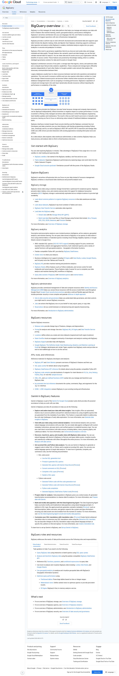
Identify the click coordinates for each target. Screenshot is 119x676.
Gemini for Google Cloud (60, 401)
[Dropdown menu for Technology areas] (39, 2)
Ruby (41, 375)
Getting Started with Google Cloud (83, 652)
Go (87, 372)
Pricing (37, 329)
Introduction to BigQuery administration (60, 311)
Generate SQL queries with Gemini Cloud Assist (57, 465)
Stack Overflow (40, 338)
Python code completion (50, 488)
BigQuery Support (40, 342)
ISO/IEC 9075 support (61, 244)
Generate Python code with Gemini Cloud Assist (57, 485)
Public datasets (40, 160)
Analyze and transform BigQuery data (49, 556)
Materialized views (47, 583)
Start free (111, 8)
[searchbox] (12, 17)
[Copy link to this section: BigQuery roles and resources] (63, 535)
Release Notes (54, 655)
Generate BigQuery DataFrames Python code (56, 492)
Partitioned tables (46, 579)
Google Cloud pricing (33, 652)
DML (36, 378)
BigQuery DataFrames (71, 251)
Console (89, 2)
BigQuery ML (39, 264)
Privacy (39, 668)
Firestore (62, 220)
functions (50, 561)
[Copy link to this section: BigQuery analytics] (49, 229)
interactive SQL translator (87, 519)
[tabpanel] (64, 568)
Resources (42, 12)
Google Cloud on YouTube (103, 658)
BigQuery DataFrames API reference (46, 369)
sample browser (57, 375)
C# (85, 372)
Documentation (41, 21)
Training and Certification (80, 661)
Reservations (39, 307)
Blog (97, 649)
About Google (31, 668)
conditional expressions (71, 561)
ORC (39, 220)
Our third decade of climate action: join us (76, 668)
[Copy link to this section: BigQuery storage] (48, 185)
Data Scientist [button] (64, 544)
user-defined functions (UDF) (54, 378)
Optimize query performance (46, 576)
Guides (14, 12)
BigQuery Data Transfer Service (45, 208)
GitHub (75, 649)
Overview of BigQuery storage (58, 224)
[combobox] (73, 2)
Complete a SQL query (49, 472)
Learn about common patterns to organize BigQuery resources (55, 199)
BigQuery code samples (42, 372)
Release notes (39, 326)
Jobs (36, 304)
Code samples (77, 655)
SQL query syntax (40, 366)
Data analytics (51, 21)
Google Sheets (91, 258)
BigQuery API (39, 362)
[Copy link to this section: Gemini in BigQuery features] (61, 396)
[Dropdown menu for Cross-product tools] (59, 2)
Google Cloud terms (56, 668)
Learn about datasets (42, 205)
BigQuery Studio (40, 267)
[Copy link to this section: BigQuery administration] (54, 284)
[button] (12, 37)
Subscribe (97, 672)
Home (32, 21)
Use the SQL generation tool (51, 458)
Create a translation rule (86, 524)
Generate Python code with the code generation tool (59, 482)
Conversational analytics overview (75, 432)
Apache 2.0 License (42, 633)
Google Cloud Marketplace (35, 655)
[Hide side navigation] (22, 673)
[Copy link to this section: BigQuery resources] (53, 318)
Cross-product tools (50, 2)
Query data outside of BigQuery (45, 275)
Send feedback (91, 26)
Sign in (115, 2)
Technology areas (31, 2)
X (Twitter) (99, 655)
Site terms (46, 668)
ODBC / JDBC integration (43, 389)
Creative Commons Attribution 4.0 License (77, 631)
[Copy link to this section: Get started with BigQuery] (60, 146)
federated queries (64, 275)
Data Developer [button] (77, 544)
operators (57, 561)
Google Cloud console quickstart (45, 165)
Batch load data (43, 218)
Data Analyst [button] (37, 544)
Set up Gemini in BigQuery (69, 527)
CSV (43, 220)
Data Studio (77, 258)
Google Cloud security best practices (52, 292)
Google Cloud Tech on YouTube (105, 661)
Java (90, 372)
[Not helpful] (96, 21)
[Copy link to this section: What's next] (45, 597)
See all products (32, 649)
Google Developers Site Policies (67, 633)
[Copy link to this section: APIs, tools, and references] (56, 355)
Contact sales (31, 658)
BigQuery (10, 8)
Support (52, 652)
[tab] (36, 544)
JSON (47, 220)
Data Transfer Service (88, 329)
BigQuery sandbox (41, 157)
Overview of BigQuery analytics (58, 278)
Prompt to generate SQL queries (52, 462)
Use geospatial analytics (45, 570)
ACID (40, 193)
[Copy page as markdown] (68, 26)
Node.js (94, 372)
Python (37, 375)
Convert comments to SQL (50, 468)
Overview (5, 12)
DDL (40, 378)
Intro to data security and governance (47, 298)
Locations (38, 335)
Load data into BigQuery (42, 211)
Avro (89, 218)
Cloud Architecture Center (80, 658)
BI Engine (67, 258)
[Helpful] (94, 21)
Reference (23, 12)
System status (54, 658)
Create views (39, 255)
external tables (78, 275)
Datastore (53, 220)
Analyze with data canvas (43, 442)
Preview (76, 465)
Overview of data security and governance (75, 611)
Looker (83, 258)
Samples (32, 12)
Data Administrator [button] (50, 544)
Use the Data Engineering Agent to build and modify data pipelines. (59, 514)
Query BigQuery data (43, 553)
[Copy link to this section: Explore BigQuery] (50, 173)
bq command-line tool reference (45, 383)
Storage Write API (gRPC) (60, 215)
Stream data (42, 215)
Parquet (93, 218)
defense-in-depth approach (77, 294)
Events (98, 652)
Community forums (56, 649)
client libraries (51, 362)
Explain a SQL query (48, 475)
